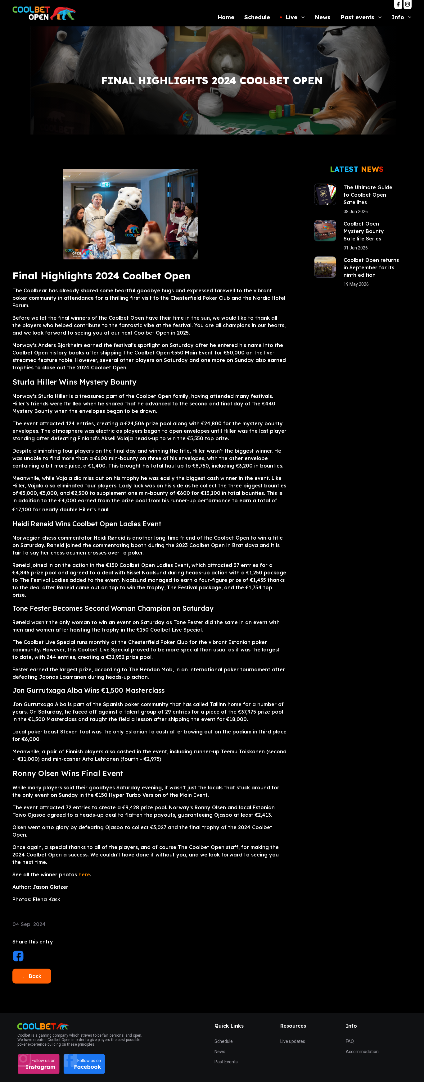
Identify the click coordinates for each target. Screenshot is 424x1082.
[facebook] (18, 957)
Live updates (292, 1041)
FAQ (350, 1041)
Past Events (226, 1061)
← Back (31, 976)
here (84, 874)
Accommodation (362, 1051)
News (219, 1051)
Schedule (223, 1041)
